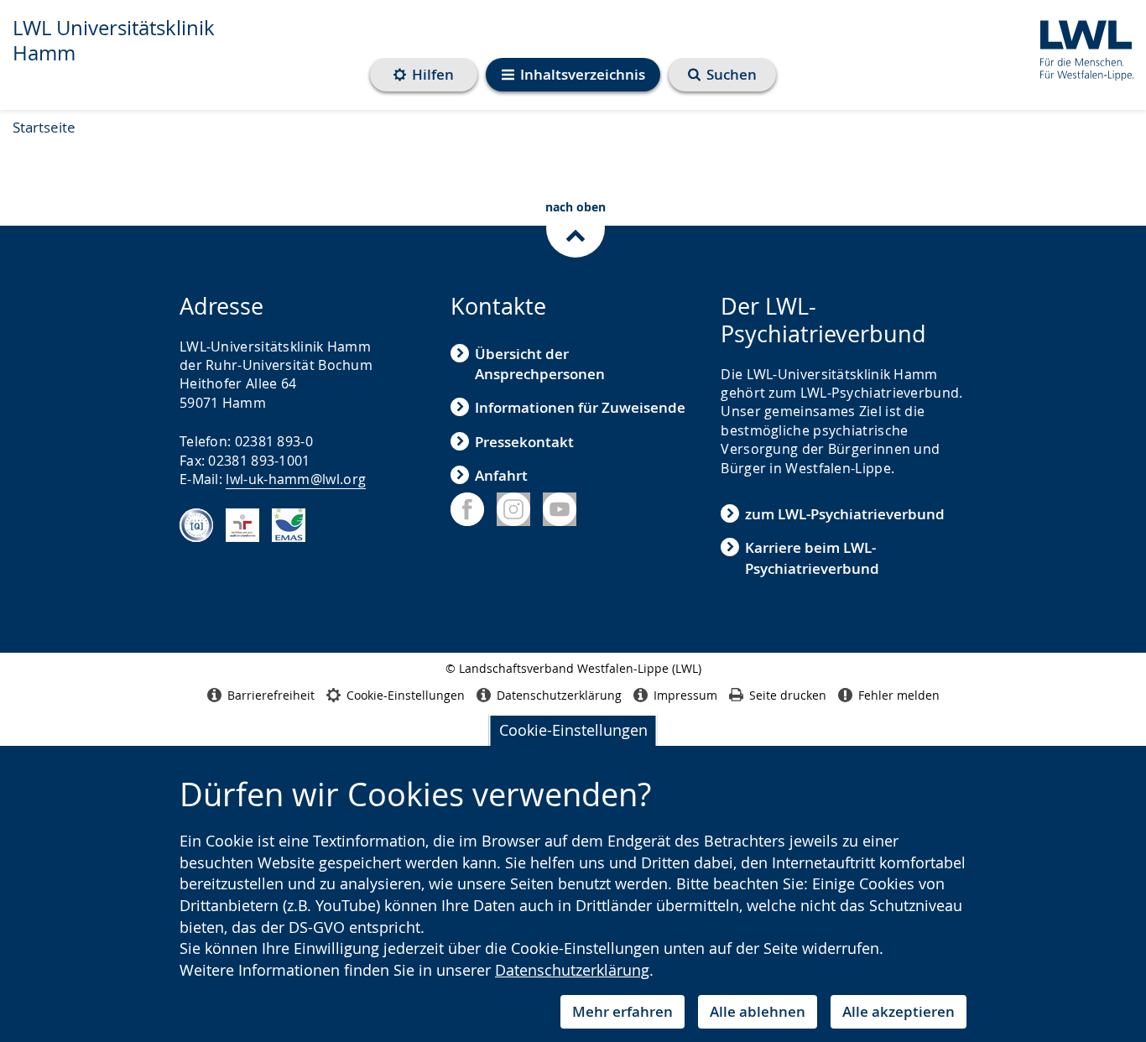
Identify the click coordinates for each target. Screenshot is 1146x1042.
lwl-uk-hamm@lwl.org (296, 479)
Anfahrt (501, 475)
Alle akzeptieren (898, 1011)
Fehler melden (899, 695)
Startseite (44, 127)
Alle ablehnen (757, 1011)
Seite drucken (787, 695)
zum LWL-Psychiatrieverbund (845, 514)
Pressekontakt (524, 441)
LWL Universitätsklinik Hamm (114, 40)
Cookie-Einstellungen (573, 730)
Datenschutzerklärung (572, 970)
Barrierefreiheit (271, 695)
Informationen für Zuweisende (580, 407)
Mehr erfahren (622, 1011)
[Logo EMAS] (288, 525)
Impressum (685, 695)
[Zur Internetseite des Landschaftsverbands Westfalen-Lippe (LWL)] (1080, 47)
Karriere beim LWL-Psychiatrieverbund (812, 557)
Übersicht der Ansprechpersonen (540, 363)
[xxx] (196, 525)
